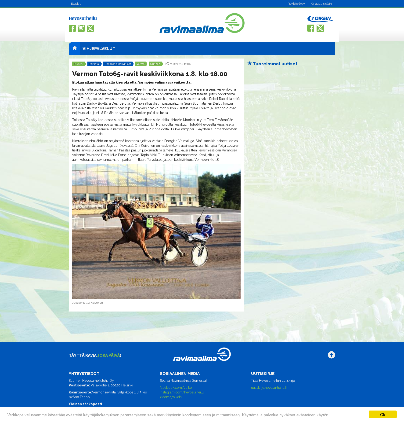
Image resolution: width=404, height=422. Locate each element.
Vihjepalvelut (99, 48)
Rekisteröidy (296, 3)
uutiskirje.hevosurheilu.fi (269, 387)
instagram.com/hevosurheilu (182, 392)
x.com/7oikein (171, 397)
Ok (382, 414)
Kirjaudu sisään (321, 3)
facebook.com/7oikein (177, 387)
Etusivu (76, 3)
